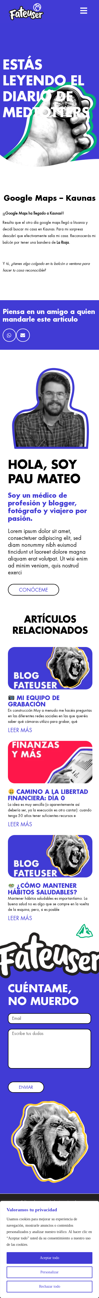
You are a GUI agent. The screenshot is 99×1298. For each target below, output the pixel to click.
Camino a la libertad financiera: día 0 (48, 795)
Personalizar (49, 1272)
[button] (9, 335)
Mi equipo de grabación (34, 701)
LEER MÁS (20, 730)
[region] (49, 1249)
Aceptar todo (49, 1258)
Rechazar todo (49, 1286)
